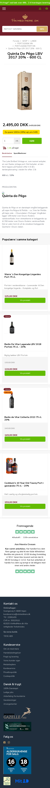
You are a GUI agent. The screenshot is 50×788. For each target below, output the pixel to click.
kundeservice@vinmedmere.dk (16, 614)
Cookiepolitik (9, 676)
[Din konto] (41, 9)
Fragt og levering (10, 656)
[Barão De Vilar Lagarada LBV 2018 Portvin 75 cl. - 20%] (12, 327)
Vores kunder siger (11, 660)
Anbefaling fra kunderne (14, 696)
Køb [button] (32, 141)
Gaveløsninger (9, 700)
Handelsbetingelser (12, 652)
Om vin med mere (11, 649)
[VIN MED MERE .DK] (25, 19)
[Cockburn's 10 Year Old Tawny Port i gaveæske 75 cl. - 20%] (12, 466)
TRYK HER (8, 636)
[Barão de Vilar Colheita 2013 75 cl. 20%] (12, 400)
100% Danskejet (10, 688)
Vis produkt (25, 300)
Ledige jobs (8, 692)
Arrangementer (10, 704)
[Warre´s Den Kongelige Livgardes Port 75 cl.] (12, 257)
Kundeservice (9, 668)
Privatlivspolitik (10, 672)
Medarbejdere (9, 664)
